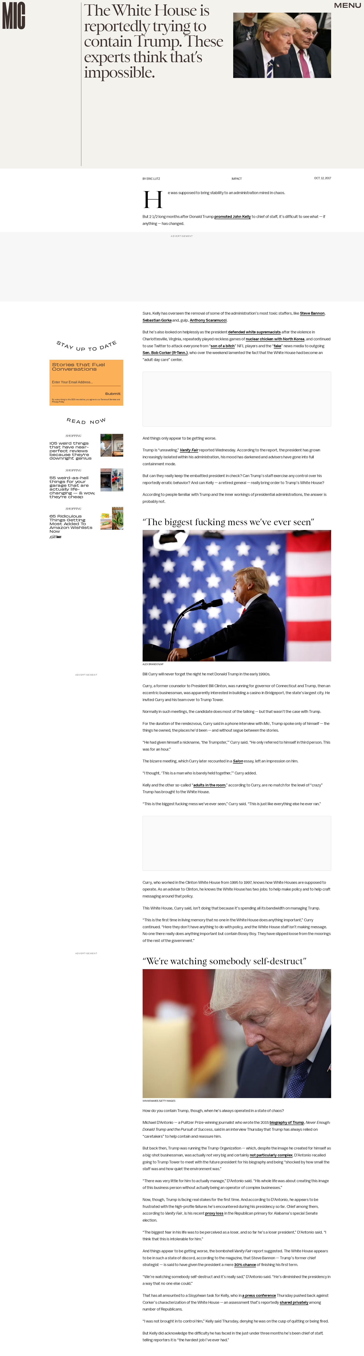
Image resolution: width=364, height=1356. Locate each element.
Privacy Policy (58, 402)
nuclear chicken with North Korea (275, 339)
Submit (113, 393)
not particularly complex (271, 1155)
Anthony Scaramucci (208, 320)
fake (277, 346)
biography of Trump (287, 1122)
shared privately (294, 1302)
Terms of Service (108, 399)
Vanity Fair (189, 450)
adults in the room (209, 785)
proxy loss (214, 1213)
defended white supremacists (254, 332)
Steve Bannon (312, 313)
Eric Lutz (153, 178)
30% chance (245, 1265)
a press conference (259, 1295)
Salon (238, 761)
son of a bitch (223, 346)
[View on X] (236, 399)
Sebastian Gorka (157, 320)
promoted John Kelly (232, 217)
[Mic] (14, 15)
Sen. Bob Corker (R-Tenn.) (165, 353)
